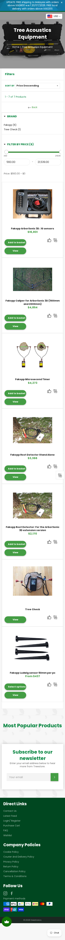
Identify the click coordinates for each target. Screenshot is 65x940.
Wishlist (7, 835)
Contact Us (9, 811)
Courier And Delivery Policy (18, 856)
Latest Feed (10, 816)
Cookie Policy (11, 852)
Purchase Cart (11, 825)
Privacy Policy (11, 861)
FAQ (5, 830)
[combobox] (54, 16)
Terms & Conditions (14, 876)
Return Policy (10, 866)
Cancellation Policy (14, 871)
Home (15, 47)
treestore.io (36, 920)
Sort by (9, 85)
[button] (10, 116)
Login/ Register (11, 820)
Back (34, 107)
